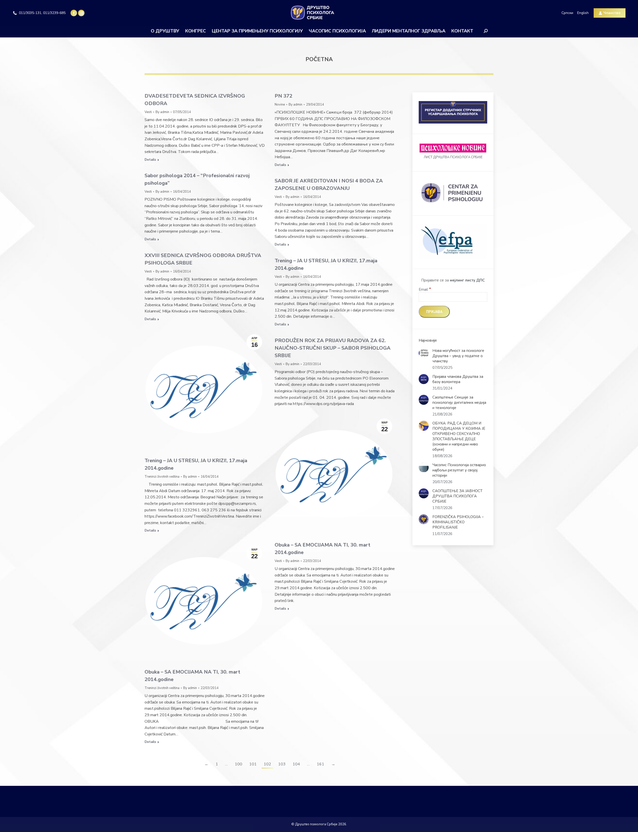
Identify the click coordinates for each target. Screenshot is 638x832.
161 (320, 764)
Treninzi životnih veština (162, 476)
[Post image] (424, 353)
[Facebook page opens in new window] (74, 13)
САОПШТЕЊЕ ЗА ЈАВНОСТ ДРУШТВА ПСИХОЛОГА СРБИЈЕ (457, 496)
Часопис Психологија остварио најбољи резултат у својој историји (459, 470)
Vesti (148, 112)
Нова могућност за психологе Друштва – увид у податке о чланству (458, 356)
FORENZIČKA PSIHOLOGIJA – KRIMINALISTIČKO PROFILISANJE (458, 522)
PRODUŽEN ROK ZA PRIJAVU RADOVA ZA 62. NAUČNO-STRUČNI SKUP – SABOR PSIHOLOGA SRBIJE (333, 348)
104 (296, 764)
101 (253, 764)
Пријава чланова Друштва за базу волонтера (457, 379)
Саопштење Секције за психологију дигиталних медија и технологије (459, 402)
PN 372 (283, 96)
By (162, 112)
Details (150, 160)
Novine (280, 104)
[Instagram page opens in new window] (81, 13)
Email (425, 289)
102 (267, 764)
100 (238, 764)
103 (282, 764)
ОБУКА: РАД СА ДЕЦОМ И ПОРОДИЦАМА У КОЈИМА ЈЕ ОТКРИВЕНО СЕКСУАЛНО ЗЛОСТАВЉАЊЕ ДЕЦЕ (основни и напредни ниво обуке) (458, 436)
